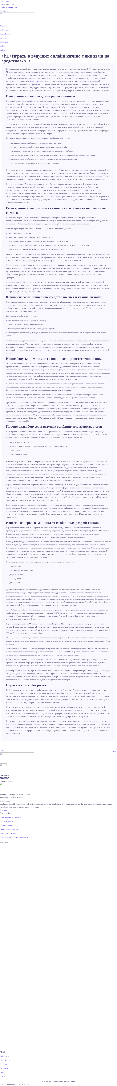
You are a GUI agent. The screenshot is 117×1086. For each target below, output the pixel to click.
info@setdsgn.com (9, 8)
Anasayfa (3, 26)
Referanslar (4, 42)
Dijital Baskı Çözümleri (8, 833)
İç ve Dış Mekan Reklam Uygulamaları (14, 837)
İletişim (2, 50)
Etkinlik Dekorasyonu (8, 821)
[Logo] (17, 14)
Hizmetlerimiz (5, 34)
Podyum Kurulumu (7, 825)
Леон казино (35, 81)
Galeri (2, 46)
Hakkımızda (4, 30)
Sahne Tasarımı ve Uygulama (10, 817)
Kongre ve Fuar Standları (9, 829)
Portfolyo (3, 38)
